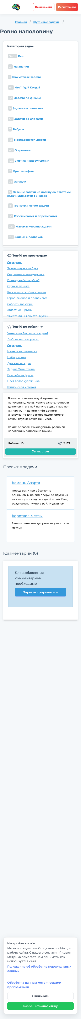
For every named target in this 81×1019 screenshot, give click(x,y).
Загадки (17, 181)
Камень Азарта (26, 483)
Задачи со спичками (26, 108)
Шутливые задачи (46, 22)
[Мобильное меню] (6, 7)
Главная (21, 22)
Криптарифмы (21, 171)
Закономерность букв (22, 268)
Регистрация (67, 7)
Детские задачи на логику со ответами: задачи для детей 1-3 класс (39, 193)
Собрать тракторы (20, 304)
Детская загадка (19, 363)
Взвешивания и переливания (33, 216)
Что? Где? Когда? (24, 87)
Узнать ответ (40, 451)
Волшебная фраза (20, 375)
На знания (19, 66)
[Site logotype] (16, 7)
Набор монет (16, 357)
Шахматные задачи (25, 77)
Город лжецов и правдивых (27, 298)
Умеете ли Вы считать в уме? (27, 316)
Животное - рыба (19, 310)
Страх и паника (18, 286)
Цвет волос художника (23, 381)
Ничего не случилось (22, 351)
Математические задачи (30, 226)
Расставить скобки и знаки (26, 292)
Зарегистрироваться (40, 592)
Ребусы (16, 129)
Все (16, 56)
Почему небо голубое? (23, 280)
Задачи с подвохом (26, 237)
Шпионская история (21, 387)
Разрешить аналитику (40, 1006)
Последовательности (27, 139)
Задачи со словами (26, 118)
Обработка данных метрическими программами (34, 985)
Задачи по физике (25, 98)
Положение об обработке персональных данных (39, 969)
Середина (14, 262)
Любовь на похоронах (23, 339)
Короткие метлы (27, 516)
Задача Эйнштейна (21, 369)
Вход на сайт (43, 7)
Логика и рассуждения (29, 160)
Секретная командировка (25, 274)
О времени (20, 150)
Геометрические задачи (29, 205)
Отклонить (40, 996)
